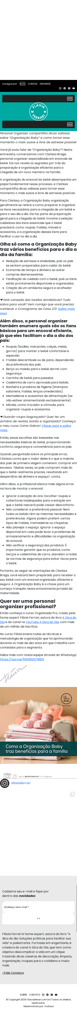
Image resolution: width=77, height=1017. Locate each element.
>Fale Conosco (13, 973)
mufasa (49, 1006)
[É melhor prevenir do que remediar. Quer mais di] (38, 828)
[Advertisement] (38, 39)
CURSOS (32, 83)
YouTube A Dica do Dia (42, 622)
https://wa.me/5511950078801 (22, 659)
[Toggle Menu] (70, 98)
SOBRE (23, 994)
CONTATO (34, 994)
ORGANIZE (45, 83)
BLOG (23, 83)
